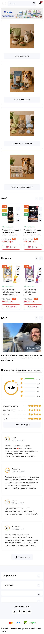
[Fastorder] (18, 215)
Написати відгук (22, 425)
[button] (36, 198)
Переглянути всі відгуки (29, 370)
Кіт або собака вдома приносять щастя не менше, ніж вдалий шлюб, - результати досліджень (21, 357)
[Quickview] (18, 209)
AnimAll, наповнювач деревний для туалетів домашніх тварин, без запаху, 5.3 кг (33, 232)
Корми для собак (22, 100)
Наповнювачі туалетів (22, 143)
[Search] (34, 3)
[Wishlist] (18, 220)
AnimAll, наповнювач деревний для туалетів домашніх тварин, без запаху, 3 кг (11, 232)
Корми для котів (22, 56)
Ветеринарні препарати (22, 187)
